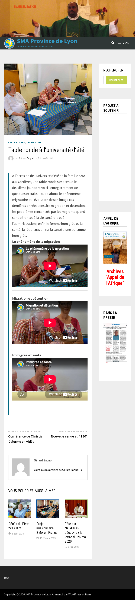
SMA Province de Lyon (47, 41)
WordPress (74, 594)
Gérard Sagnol (26, 158)
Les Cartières (16, 142)
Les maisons (34, 142)
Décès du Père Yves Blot (18, 526)
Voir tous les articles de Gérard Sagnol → (58, 469)
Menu (126, 43)
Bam (88, 594)
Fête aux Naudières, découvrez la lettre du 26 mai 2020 (75, 532)
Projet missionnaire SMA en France (46, 528)
